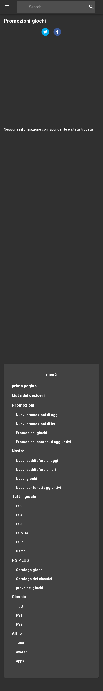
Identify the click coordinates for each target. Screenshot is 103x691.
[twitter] (46, 32)
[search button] (92, 7)
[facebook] (58, 32)
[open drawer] (7, 7)
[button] (51, 386)
